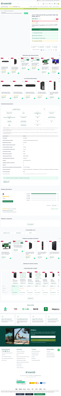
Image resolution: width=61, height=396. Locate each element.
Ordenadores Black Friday (21, 358)
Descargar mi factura (35, 353)
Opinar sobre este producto (7, 201)
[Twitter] (4, 351)
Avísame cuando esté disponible (44, 29)
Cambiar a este (15, 283)
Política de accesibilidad (51, 356)
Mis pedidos (34, 358)
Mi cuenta (33, 356)
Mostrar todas (30, 298)
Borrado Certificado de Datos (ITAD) (23, 356)
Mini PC (30, 232)
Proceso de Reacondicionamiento (7, 358)
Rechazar (20, 394)
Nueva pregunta (30, 224)
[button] (14, 6)
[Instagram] (7, 351)
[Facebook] (2, 351)
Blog (17, 354)
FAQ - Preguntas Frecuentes (6, 356)
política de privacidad (42, 342)
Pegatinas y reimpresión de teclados (23, 362)
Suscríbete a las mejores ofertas (43, 340)
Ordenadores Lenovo (6, 232)
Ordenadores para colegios (21, 360)
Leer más (33, 26)
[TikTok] (9, 351)
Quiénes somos (4, 360)
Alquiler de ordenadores (21, 351)
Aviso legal (48, 351)
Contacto (3, 354)
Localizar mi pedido (35, 354)
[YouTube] (5, 351)
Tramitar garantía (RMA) (36, 360)
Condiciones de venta (50, 353)
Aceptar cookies (40, 394)
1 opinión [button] (37, 22)
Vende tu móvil (19, 365)
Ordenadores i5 (18, 232)
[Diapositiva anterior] (2, 13)
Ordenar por (49, 205)
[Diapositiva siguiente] (27, 13)
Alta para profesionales (20, 353)
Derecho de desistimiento (36, 351)
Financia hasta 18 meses (51, 354)
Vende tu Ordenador (20, 367)
